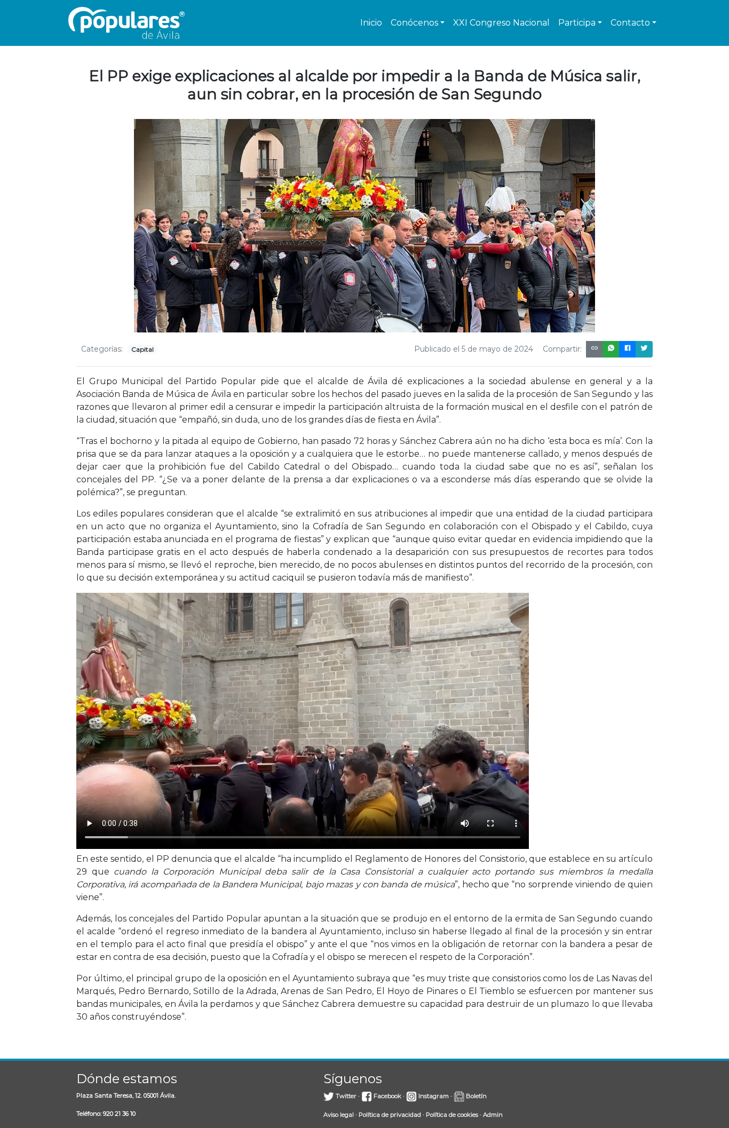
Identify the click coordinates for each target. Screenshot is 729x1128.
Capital (142, 349)
